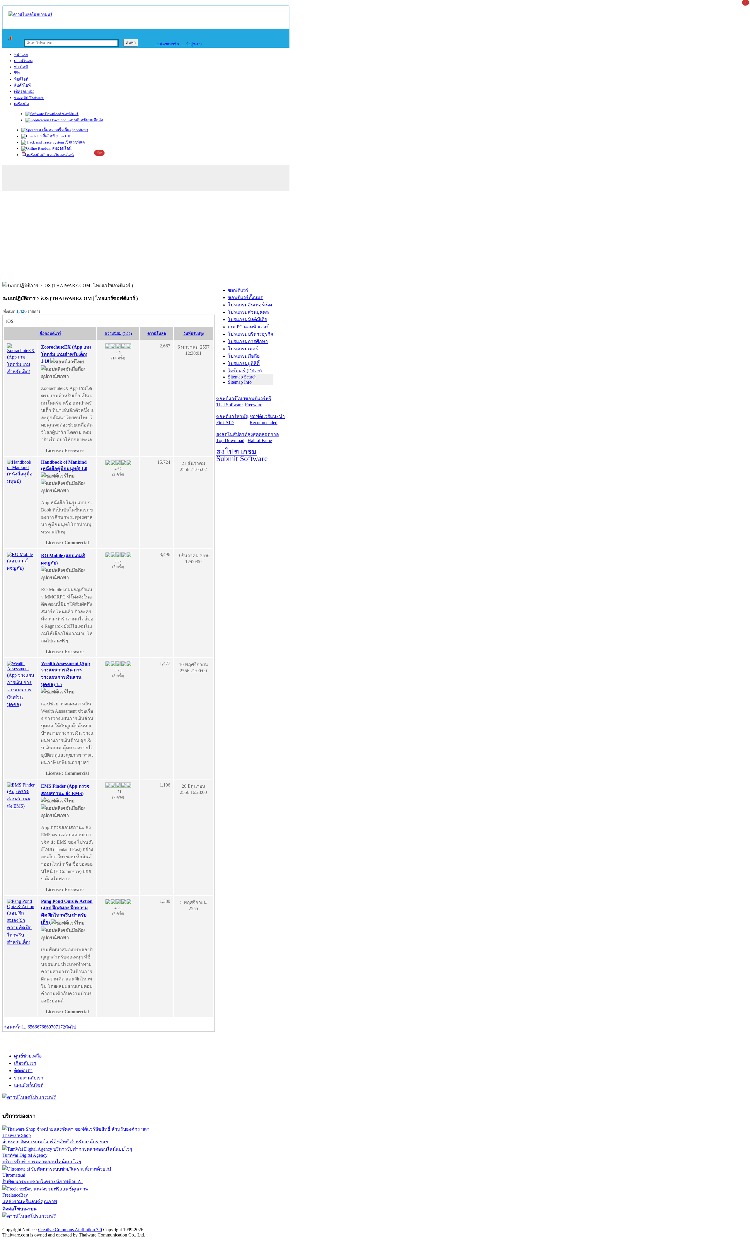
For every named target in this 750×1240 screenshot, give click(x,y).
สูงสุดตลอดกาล (263, 437)
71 (58, 1026)
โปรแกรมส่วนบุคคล (248, 312)
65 (30, 1026)
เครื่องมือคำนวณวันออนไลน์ (50, 155)
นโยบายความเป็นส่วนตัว (77, 1223)
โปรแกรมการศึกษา (248, 341)
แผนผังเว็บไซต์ (28, 1085)
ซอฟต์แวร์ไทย (230, 401)
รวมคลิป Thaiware (29, 97)
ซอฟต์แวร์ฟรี (258, 401)
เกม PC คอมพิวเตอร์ (248, 326)
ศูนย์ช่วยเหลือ (28, 1055)
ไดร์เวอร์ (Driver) (245, 370)
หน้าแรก (21, 54)
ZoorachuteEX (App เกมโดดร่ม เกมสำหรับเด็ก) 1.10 (66, 354)
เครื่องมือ (21, 104)
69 (48, 1026)
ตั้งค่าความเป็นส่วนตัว (24, 1223)
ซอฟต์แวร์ (70, 114)
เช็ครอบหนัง (24, 91)
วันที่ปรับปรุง (193, 333)
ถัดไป (70, 1026)
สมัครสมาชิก (167, 44)
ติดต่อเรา (23, 1070)
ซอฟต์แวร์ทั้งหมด (245, 297)
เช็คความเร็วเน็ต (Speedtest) (64, 130)
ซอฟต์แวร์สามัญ (233, 419)
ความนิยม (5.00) (118, 333)
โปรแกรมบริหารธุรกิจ (250, 334)
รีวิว (17, 73)
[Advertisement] (375, 238)
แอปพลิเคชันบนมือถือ (85, 120)
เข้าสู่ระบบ (192, 44)
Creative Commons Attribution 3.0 (70, 1229)
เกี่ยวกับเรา (25, 1063)
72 (62, 1026)
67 (39, 1026)
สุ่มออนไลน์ (61, 148)
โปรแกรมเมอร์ (243, 348)
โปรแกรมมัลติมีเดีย (247, 319)
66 (34, 1026)
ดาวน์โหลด (23, 61)
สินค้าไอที (22, 85)
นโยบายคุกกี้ (121, 1223)
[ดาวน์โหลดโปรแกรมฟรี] (30, 14)
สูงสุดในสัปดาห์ (232, 437)
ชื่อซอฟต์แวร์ (50, 333)
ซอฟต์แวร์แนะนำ (267, 419)
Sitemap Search (242, 376)
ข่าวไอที (21, 67)
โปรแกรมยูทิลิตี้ (244, 363)
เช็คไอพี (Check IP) (56, 136)
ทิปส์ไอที (21, 79)
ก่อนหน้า (13, 1026)
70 (53, 1026)
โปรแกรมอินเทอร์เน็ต (250, 304)
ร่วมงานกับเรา (28, 1077)
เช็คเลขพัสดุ (74, 142)
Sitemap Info (240, 382)
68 (44, 1026)
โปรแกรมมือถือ (244, 356)
